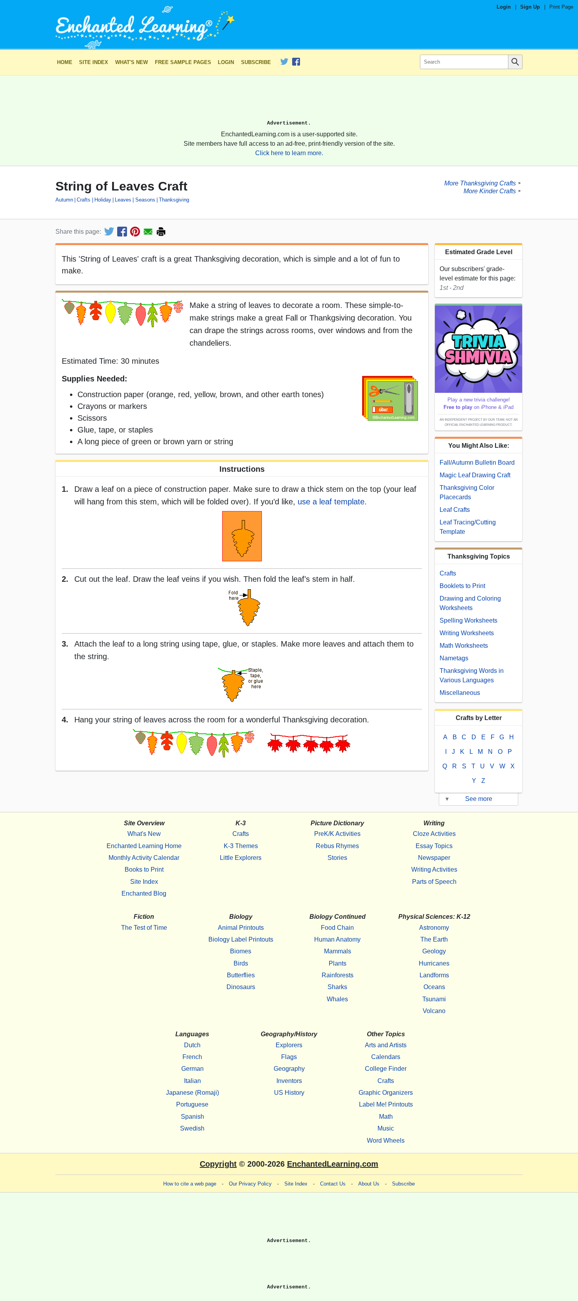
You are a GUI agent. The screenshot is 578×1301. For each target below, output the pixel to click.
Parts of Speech (434, 881)
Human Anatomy (337, 939)
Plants (337, 963)
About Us (368, 1184)
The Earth (434, 939)
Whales (337, 999)
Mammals (337, 951)
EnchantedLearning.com (332, 1164)
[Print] (161, 231)
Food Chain (337, 927)
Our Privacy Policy (250, 1184)
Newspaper (434, 857)
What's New (131, 62)
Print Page (561, 7)
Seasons (145, 200)
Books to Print (144, 869)
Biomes (240, 951)
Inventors (289, 1080)
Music (385, 1128)
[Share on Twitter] (109, 231)
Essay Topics (434, 846)
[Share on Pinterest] (135, 231)
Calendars (385, 1057)
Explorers (289, 1045)
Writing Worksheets (467, 633)
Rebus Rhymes (337, 846)
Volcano (434, 1011)
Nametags (454, 658)
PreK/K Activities (337, 833)
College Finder (386, 1068)
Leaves (123, 200)
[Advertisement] (289, 101)
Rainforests (337, 975)
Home (64, 62)
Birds (241, 963)
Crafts (83, 200)
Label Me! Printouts (386, 1104)
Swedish (192, 1128)
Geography (289, 1068)
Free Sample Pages (183, 62)
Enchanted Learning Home (144, 846)
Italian (192, 1080)
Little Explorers (240, 857)
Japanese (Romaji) (192, 1092)
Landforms (434, 975)
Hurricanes (434, 963)
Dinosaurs (240, 987)
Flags (289, 1057)
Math (386, 1116)
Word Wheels (386, 1140)
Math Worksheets (464, 645)
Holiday (102, 200)
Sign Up (530, 7)
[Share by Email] (148, 231)
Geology (434, 951)
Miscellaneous (460, 692)
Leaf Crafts (455, 509)
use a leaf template (331, 501)
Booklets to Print (462, 586)
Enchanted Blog (143, 893)
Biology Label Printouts (240, 939)
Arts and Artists (386, 1045)
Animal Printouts (241, 927)
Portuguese (192, 1104)
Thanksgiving (174, 200)
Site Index (93, 62)
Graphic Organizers (386, 1092)
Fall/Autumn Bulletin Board (477, 462)
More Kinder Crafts (490, 190)
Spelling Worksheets (468, 620)
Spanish (192, 1116)
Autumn (64, 200)
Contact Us (333, 1184)
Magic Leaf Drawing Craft (475, 475)
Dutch (192, 1045)
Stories (337, 857)
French (192, 1057)
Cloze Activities (434, 833)
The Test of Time (144, 927)
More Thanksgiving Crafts (480, 183)
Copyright (218, 1164)
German (192, 1068)
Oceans (434, 987)
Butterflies (241, 975)
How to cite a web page (189, 1184)
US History (289, 1092)
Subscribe (256, 62)
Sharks (337, 987)
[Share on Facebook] (122, 231)
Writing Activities (434, 869)
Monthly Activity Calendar (144, 857)
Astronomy (434, 927)
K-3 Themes (241, 846)
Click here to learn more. (289, 153)
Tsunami (434, 999)
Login (504, 7)
